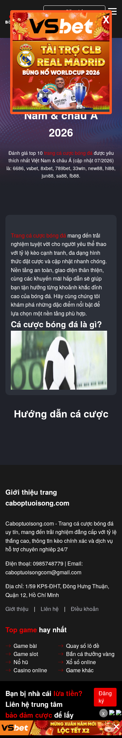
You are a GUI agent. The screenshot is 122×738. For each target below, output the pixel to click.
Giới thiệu (16, 609)
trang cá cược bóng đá (68, 152)
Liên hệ (50, 609)
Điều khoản (85, 609)
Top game (21, 629)
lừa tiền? (68, 693)
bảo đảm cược (28, 715)
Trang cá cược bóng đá (38, 235)
